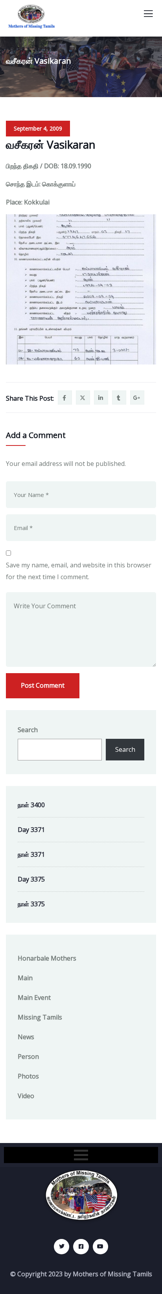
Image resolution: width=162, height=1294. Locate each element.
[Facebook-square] (80, 1246)
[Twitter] (61, 1246)
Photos (28, 1076)
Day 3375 (31, 879)
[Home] (81, 1195)
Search (28, 729)
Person (28, 1056)
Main (25, 978)
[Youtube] (100, 1246)
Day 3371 (31, 829)
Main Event (34, 997)
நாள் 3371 (31, 854)
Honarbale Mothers (47, 958)
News (26, 1037)
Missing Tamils (40, 1017)
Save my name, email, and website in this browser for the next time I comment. (78, 571)
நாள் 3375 (31, 904)
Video (26, 1096)
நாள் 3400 (31, 805)
